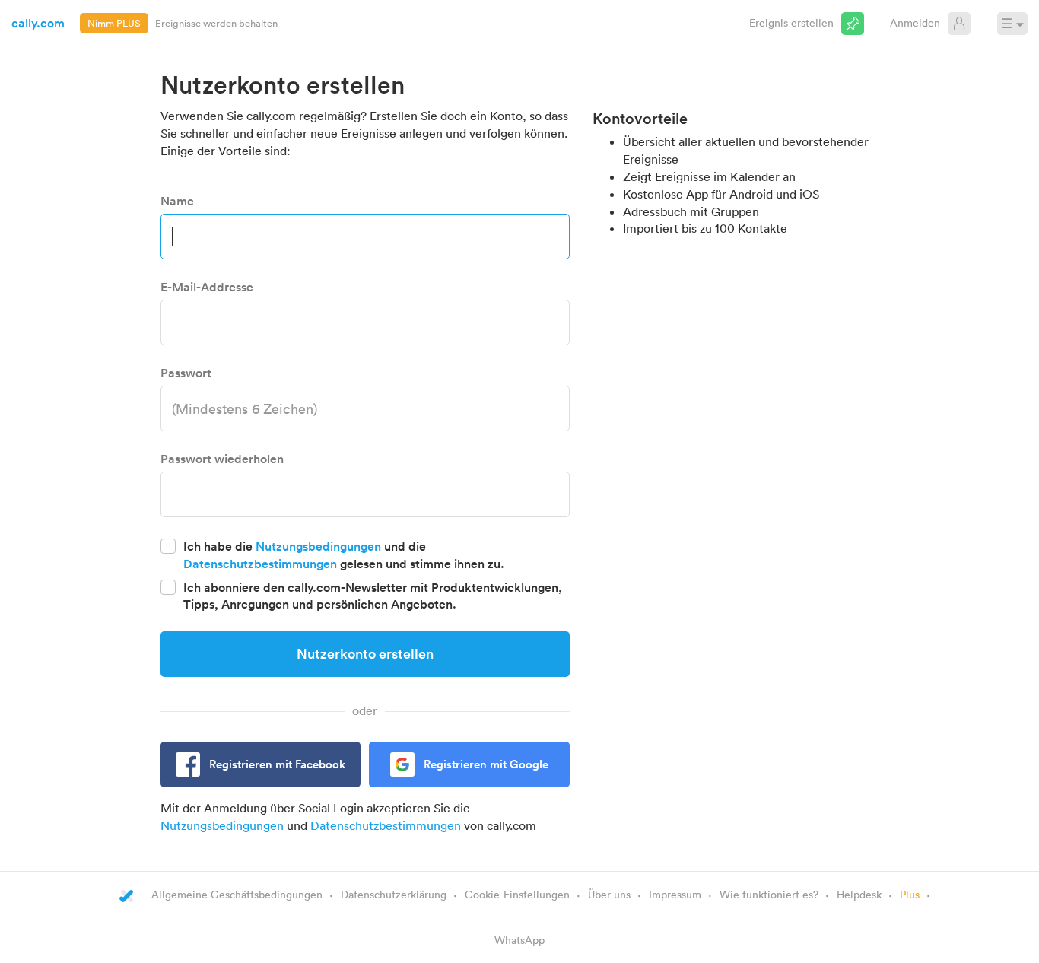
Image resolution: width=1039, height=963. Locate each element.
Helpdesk (859, 894)
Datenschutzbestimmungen (260, 563)
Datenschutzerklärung (393, 894)
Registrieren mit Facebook (277, 764)
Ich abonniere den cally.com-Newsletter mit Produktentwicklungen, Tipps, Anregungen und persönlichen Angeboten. (372, 596)
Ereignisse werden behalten (216, 23)
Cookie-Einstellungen (517, 894)
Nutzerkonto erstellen (365, 653)
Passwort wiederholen (222, 458)
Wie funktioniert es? (769, 894)
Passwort (185, 372)
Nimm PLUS (114, 23)
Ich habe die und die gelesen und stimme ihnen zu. (343, 555)
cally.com (38, 22)
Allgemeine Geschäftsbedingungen (237, 894)
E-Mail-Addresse (206, 286)
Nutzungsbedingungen (318, 546)
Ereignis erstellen (791, 22)
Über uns (609, 894)
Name (177, 200)
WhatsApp (519, 940)
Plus (910, 894)
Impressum (675, 894)
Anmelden (915, 22)
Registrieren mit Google (486, 764)
